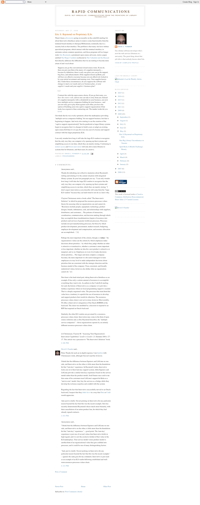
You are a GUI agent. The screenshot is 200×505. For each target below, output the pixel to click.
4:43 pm (65, 466)
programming (68, 156)
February (123, 161)
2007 (120, 168)
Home (83, 486)
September (124, 117)
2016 (120, 96)
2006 (120, 172)
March (122, 157)
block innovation (75, 146)
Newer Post (59, 486)
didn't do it (86, 392)
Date (102, 392)
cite (59, 111)
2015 (120, 100)
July (122, 124)
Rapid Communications (101, 11)
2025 (120, 92)
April (122, 153)
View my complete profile (127, 63)
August (123, 120)
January (123, 164)
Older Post (107, 486)
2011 (120, 107)
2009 (120, 110)
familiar (100, 353)
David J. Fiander (67, 349)
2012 (120, 103)
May (122, 131)
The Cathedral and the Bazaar (97, 57)
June (122, 127)
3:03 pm (65, 415)
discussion (70, 38)
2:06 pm (65, 343)
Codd (108, 392)
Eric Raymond (65, 55)
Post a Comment (61, 472)
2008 (120, 114)
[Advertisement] (71, 479)
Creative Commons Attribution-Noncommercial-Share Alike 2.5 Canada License (129, 197)
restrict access (60, 146)
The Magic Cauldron (69, 57)
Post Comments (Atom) (73, 491)
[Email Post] (92, 153)
